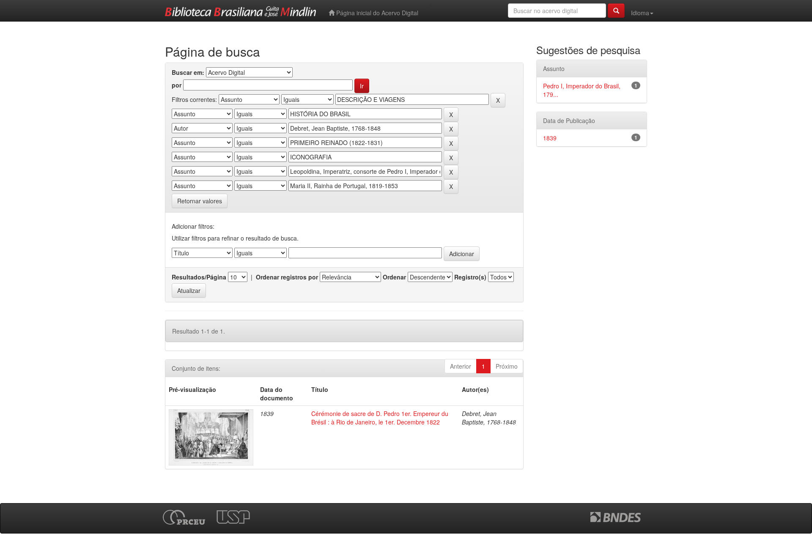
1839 (550, 138)
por (176, 85)
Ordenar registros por (287, 277)
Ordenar (394, 277)
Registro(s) (470, 277)
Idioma (640, 12)
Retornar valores (199, 201)
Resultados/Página (199, 277)
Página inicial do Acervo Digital (376, 12)
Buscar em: (188, 72)
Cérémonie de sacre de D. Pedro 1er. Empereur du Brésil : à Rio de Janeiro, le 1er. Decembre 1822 (379, 417)
